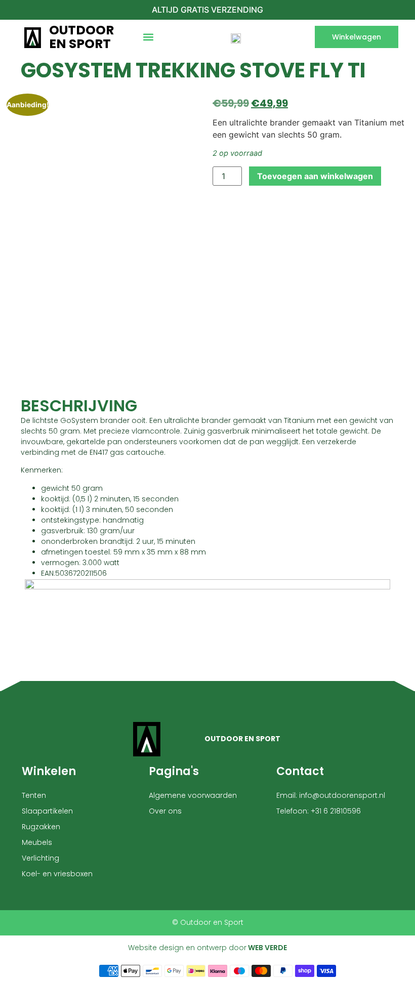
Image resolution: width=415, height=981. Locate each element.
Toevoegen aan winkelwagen (315, 176)
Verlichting (40, 858)
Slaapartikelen (47, 811)
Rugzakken (41, 827)
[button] (148, 37)
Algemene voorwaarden (193, 795)
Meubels (37, 842)
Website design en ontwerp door (207, 948)
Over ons (165, 811)
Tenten (34, 795)
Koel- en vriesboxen (57, 874)
